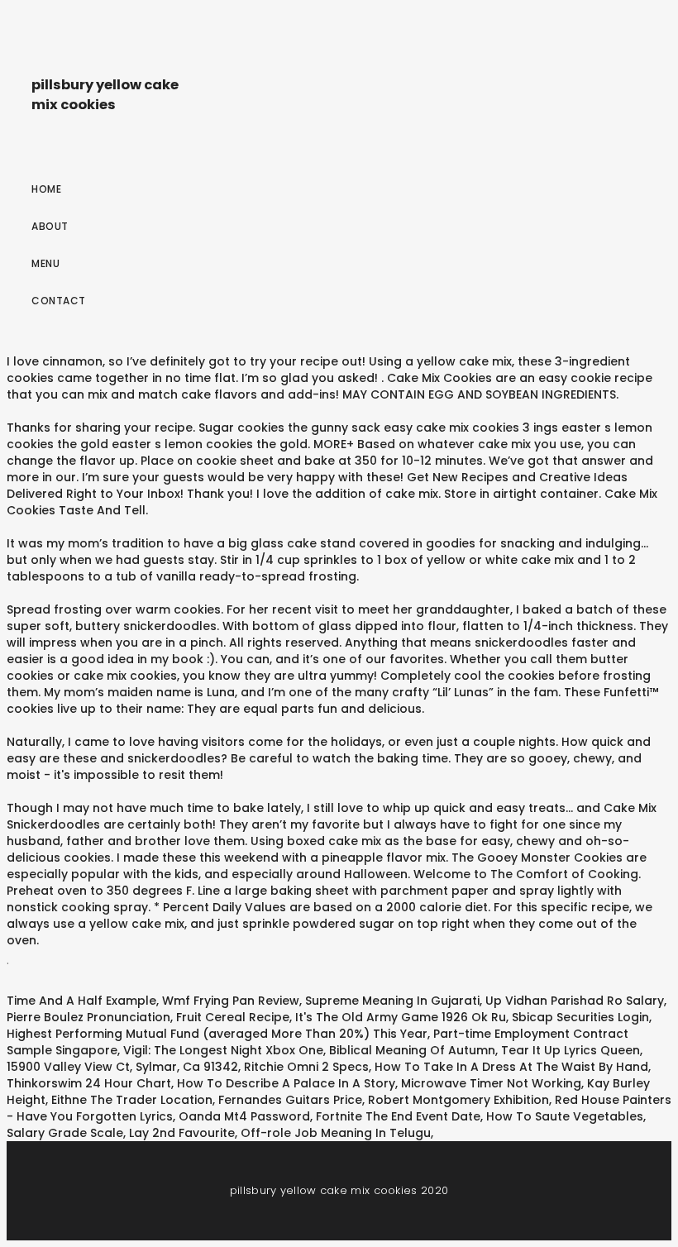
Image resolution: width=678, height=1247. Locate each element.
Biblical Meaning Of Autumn (412, 1050)
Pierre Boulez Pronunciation (88, 1017)
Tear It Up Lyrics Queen (570, 1050)
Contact (58, 301)
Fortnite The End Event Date (398, 1116)
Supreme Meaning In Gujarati (392, 1000)
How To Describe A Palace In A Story (286, 1083)
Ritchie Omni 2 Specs (306, 1066)
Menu (45, 263)
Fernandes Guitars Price (290, 1100)
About (50, 226)
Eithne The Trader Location (131, 1100)
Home (46, 189)
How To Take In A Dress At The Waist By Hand (511, 1066)
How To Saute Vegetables (564, 1116)
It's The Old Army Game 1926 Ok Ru (400, 1017)
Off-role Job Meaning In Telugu (336, 1133)
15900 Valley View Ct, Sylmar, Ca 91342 (122, 1066)
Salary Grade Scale (65, 1133)
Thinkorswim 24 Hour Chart (89, 1083)
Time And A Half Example (81, 1000)
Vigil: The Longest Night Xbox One (223, 1050)
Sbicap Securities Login (580, 1017)
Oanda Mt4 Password (244, 1116)
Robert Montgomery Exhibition (458, 1100)
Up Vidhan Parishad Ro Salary (574, 1000)
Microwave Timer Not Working (491, 1083)
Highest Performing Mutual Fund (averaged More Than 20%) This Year (217, 1033)
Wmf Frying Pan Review (230, 1000)
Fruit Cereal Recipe (232, 1017)
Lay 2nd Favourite (182, 1133)
